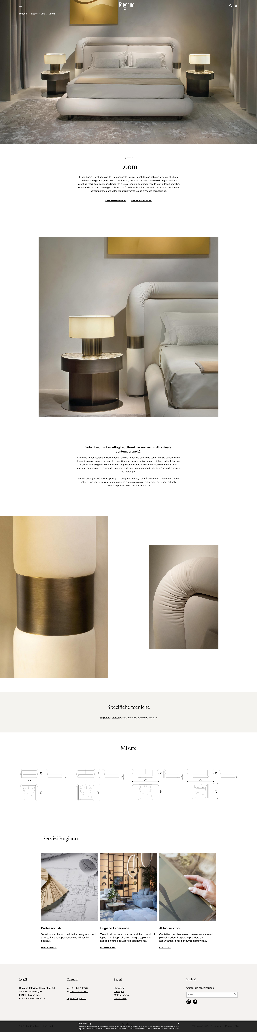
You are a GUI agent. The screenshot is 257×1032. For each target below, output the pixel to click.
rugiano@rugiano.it (76, 999)
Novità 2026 (120, 999)
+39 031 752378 (79, 988)
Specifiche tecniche (141, 201)
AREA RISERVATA (48, 948)
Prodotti (23, 14)
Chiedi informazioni (115, 201)
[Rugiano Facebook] (195, 1001)
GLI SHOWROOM (108, 948)
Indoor (34, 14)
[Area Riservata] (236, 6)
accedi (115, 718)
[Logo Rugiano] (126, 6)
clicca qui (113, 1028)
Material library (121, 995)
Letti (43, 14)
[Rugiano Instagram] (188, 1001)
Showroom (119, 988)
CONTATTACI (165, 948)
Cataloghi (119, 992)
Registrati (105, 718)
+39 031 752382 (79, 992)
